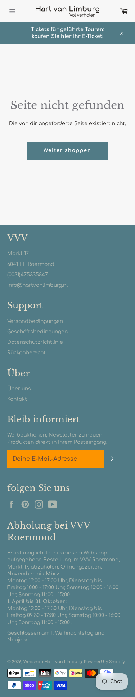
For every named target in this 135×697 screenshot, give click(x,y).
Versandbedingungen (35, 321)
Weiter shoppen (67, 150)
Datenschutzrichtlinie (35, 342)
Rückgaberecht (26, 352)
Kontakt (17, 399)
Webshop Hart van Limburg (52, 661)
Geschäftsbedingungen (37, 331)
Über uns (19, 388)
